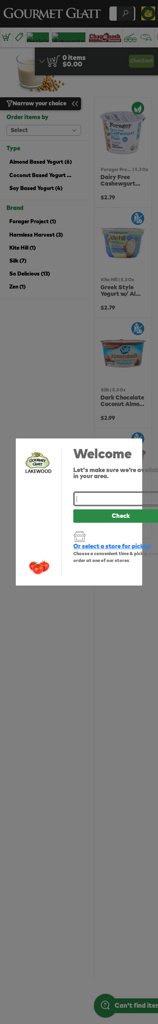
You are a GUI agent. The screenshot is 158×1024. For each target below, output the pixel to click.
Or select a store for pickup (112, 546)
